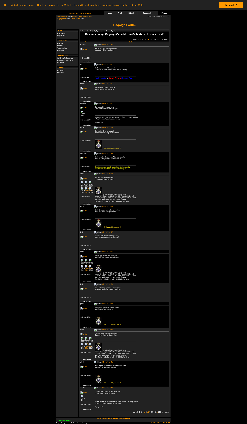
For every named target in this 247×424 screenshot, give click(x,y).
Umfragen (60, 50)
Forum (164, 13)
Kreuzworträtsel (65, 421)
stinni (82, 174)
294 (162, 39)
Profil (120, 13)
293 (158, 39)
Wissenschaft (62, 48)
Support (59, 423)
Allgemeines (61, 36)
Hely (81, 232)
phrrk (82, 127)
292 (155, 39)
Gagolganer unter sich (65, 60)
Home (109, 13)
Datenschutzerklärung (79, 423)
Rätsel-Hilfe (61, 33)
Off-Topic (60, 62)
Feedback (60, 72)
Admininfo (60, 70)
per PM (100, 122)
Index (82, 31)
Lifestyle (60, 43)
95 (151, 39)
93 (145, 39)
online (70, 16)
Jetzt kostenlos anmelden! (159, 16)
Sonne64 (83, 153)
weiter (166, 39)
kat (81, 64)
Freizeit (59, 46)
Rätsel (131, 13)
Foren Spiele (111, 31)
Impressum (66, 423)
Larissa (82, 44)
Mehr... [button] (141, 5)
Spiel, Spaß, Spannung (65, 58)
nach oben (87, 62)
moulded (83, 103)
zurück (135, 39)
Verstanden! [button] (231, 5)
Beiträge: (83, 58)
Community (147, 13)
